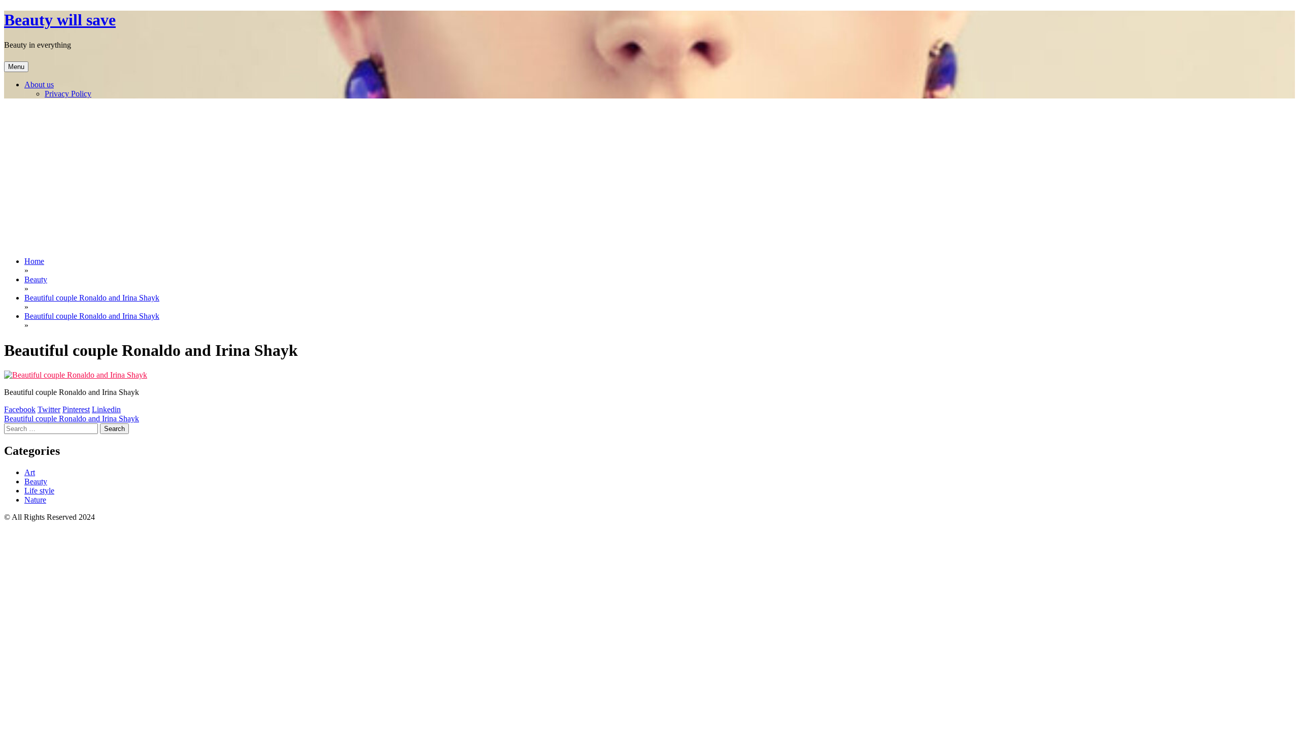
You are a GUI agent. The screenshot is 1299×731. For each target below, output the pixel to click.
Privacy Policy (68, 93)
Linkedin (106, 409)
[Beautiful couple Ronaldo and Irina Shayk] (75, 375)
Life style (39, 490)
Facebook (20, 409)
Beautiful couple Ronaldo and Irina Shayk (71, 418)
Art (29, 472)
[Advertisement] (649, 178)
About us (39, 84)
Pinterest (76, 409)
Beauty (35, 481)
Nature (35, 499)
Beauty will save (60, 20)
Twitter (49, 409)
